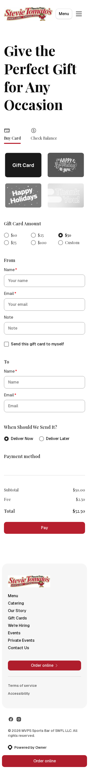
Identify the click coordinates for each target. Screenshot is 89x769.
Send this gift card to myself (37, 344)
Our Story (17, 610)
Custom (72, 242)
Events (14, 633)
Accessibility (19, 693)
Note (8, 317)
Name (10, 269)
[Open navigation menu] (79, 14)
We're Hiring (19, 625)
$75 (13, 242)
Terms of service (22, 685)
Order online (44, 761)
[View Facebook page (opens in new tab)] (11, 719)
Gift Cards (17, 618)
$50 (68, 235)
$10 (14, 235)
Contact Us (18, 647)
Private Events (21, 640)
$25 (41, 235)
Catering (16, 603)
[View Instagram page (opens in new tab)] (19, 719)
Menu (64, 13)
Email (10, 293)
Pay (44, 527)
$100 (42, 242)
